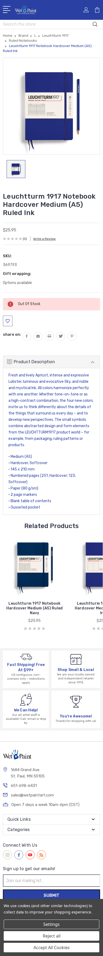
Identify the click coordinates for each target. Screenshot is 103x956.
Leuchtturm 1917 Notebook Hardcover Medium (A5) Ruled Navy (34, 608)
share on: (12, 334)
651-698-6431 (24, 785)
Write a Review (44, 239)
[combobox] (51, 24)
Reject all (51, 936)
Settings (51, 924)
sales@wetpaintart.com (32, 795)
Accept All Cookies (52, 947)
